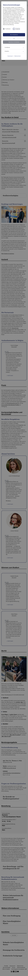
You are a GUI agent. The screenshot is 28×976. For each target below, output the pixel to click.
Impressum (10, 57)
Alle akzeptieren (14, 34)
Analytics (17, 28)
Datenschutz (17, 57)
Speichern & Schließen (14, 42)
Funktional (7, 28)
